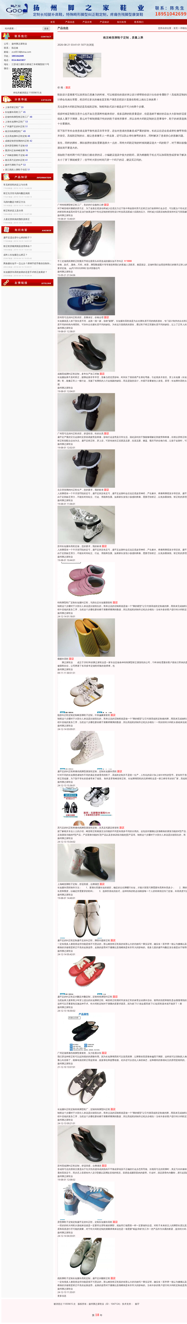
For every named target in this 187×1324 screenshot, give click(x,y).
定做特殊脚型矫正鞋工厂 (17, 116)
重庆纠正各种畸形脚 (15, 150)
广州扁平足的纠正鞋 (15, 126)
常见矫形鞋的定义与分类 (15, 184)
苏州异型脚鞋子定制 (15, 145)
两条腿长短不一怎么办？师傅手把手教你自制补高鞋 (27, 263)
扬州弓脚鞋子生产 (14, 164)
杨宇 (137, 1303)
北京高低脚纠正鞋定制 (16, 136)
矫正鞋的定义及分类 (13, 210)
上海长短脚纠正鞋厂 (15, 121)
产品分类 (87, 21)
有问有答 (121, 21)
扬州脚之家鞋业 (65, 215)
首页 (52, 21)
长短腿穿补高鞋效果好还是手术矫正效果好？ (25, 272)
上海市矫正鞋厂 (12, 107)
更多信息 (61, 1295)
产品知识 (104, 21)
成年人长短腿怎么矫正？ (15, 254)
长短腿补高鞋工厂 (14, 112)
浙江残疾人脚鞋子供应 (16, 169)
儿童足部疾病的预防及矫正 (16, 219)
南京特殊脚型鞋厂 (14, 131)
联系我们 (139, 21)
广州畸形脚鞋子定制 (15, 155)
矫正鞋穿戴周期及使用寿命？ (17, 246)
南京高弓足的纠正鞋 (15, 159)
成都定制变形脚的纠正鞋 (17, 140)
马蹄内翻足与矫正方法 (14, 201)
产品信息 (70, 21)
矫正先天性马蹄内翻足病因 (16, 193)
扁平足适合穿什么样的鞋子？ (17, 237)
